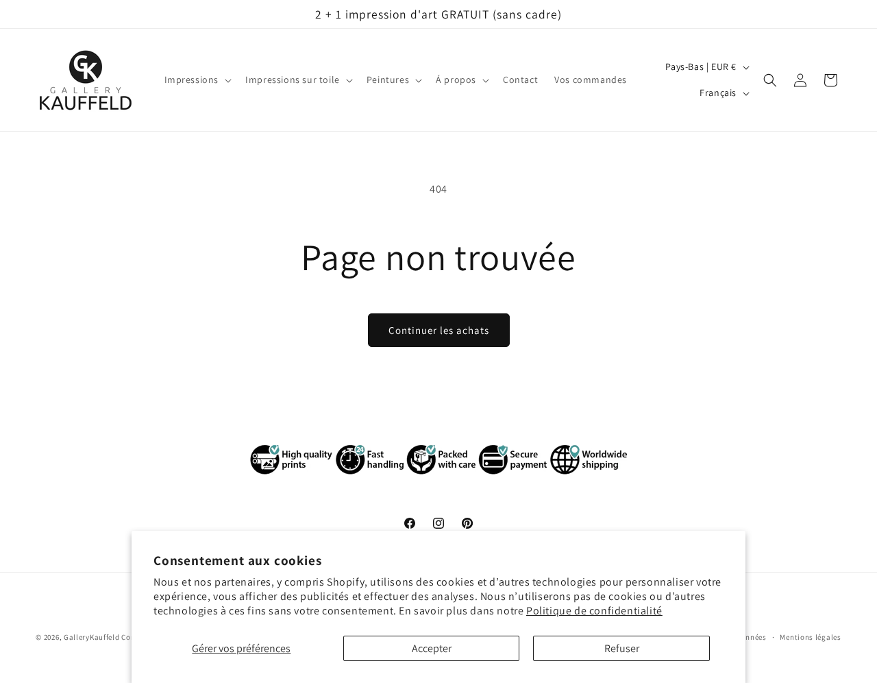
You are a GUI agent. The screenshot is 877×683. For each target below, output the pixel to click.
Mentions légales (810, 637)
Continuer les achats (438, 330)
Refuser (621, 648)
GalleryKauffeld (92, 637)
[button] (197, 80)
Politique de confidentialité (594, 610)
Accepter (432, 648)
